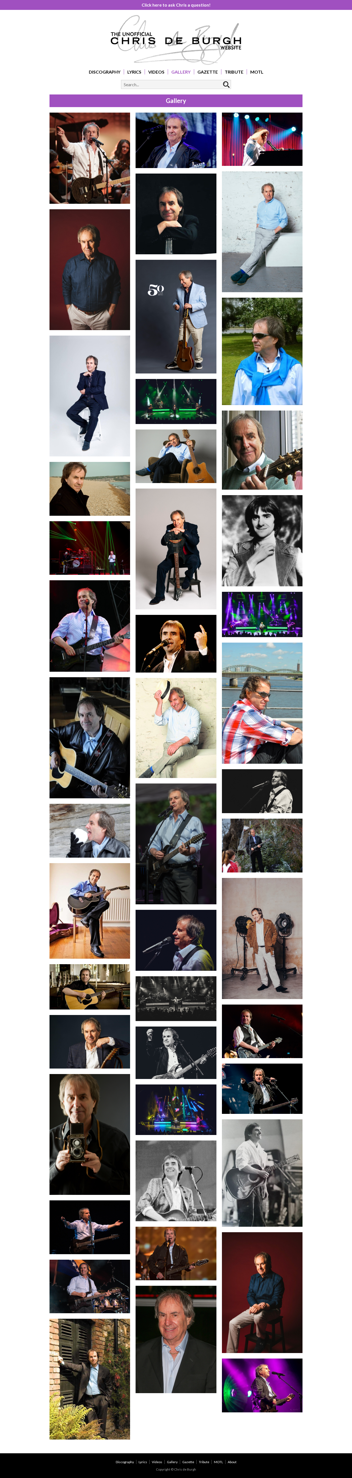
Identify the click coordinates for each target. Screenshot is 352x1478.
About (232, 1462)
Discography (104, 71)
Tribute (234, 71)
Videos (156, 71)
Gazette (207, 71)
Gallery (181, 71)
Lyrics (134, 71)
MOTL (256, 71)
